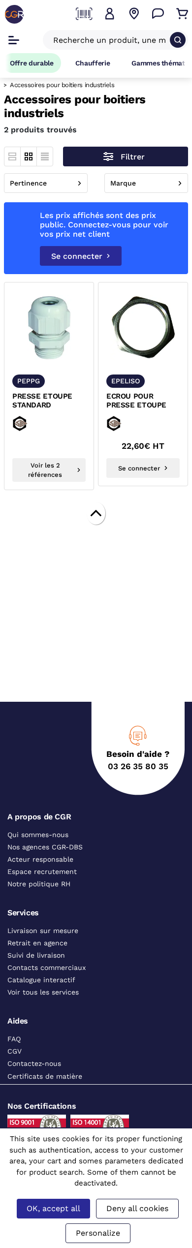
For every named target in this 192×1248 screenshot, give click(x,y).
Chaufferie (92, 63)
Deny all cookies (137, 1208)
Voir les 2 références (45, 470)
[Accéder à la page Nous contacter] (158, 14)
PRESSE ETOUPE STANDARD (42, 400)
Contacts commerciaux (46, 967)
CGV (14, 1051)
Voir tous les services (43, 992)
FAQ (14, 1039)
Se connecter (76, 256)
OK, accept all (53, 1208)
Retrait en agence (37, 943)
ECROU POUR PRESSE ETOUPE (136, 400)
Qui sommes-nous (37, 835)
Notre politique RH (38, 884)
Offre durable (32, 63)
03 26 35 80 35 (138, 766)
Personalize (98, 1233)
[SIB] (34, 423)
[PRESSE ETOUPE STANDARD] (49, 327)
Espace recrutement (42, 871)
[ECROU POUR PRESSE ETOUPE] (143, 327)
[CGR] (14, 14)
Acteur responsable (40, 859)
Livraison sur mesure (42, 931)
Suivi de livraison (36, 955)
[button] (110, 14)
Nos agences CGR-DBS (45, 847)
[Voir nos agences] (134, 14)
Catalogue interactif (41, 980)
